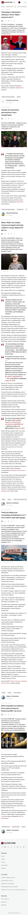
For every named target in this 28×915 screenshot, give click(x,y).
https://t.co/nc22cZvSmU (12, 422)
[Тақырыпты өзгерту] (20, 2)
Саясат (3, 859)
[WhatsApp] (5, 21)
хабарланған (19, 87)
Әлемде (3, 868)
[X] (14, 21)
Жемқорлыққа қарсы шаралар (9, 886)
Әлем (19, 97)
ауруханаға (19, 202)
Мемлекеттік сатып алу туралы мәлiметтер (13, 889)
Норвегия (20, 209)
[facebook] (11, 847)
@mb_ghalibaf (16, 420)
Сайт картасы (5, 899)
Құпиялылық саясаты (7, 880)
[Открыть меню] (25, 2)
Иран (3, 499)
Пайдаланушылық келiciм (8, 877)
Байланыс (4, 902)
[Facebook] (11, 21)
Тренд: (3, 6)
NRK (10, 128)
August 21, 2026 (10, 380)
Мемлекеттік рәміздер (7, 883)
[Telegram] (8, 21)
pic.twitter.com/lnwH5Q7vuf (13, 376)
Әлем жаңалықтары (8, 97)
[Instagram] (2, 21)
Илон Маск (17, 692)
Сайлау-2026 (9, 6)
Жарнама (3, 905)
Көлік (9, 692)
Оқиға (2, 856)
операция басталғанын (18, 470)
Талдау (3, 862)
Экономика (15, 826)
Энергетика (5, 826)
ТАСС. (9, 542)
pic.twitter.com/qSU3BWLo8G (14, 424)
